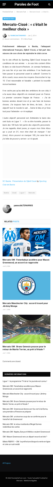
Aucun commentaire (12, 39)
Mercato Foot (9, 18)
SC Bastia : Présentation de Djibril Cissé (19, 181)
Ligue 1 (22, 193)
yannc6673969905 (18, 35)
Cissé (14, 193)
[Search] (49, 4)
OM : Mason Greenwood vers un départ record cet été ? (25, 437)
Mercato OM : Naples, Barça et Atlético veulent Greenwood (26, 432)
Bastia (6, 193)
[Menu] (4, 4)
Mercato (32, 193)
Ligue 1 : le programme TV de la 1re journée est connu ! (25, 381)
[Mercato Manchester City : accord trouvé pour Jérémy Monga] (26, 285)
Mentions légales (30, 481)
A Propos (7, 463)
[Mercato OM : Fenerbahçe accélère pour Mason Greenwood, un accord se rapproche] (26, 242)
